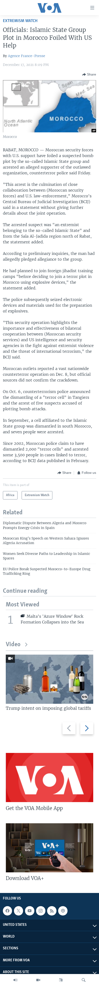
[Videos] (38, 980)
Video (13, 644)
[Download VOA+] (49, 847)
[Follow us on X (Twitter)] (18, 910)
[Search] (83, 980)
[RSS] (51, 910)
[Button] (89, 74)
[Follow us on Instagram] (40, 910)
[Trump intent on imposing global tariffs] (49, 679)
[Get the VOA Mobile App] (49, 777)
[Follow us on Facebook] (7, 910)
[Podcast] (62, 910)
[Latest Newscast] (15, 980)
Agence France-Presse (26, 56)
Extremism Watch (20, 21)
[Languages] (61, 980)
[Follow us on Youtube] (29, 910)
